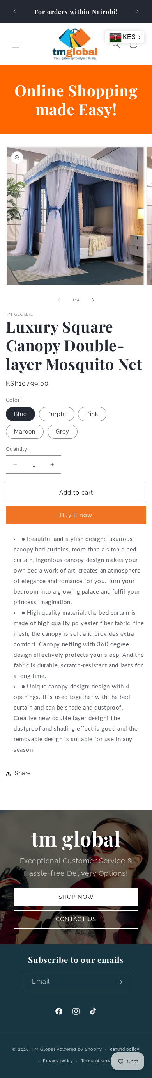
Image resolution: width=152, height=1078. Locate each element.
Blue (20, 414)
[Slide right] (93, 299)
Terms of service (99, 1061)
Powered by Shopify (79, 1048)
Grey (62, 432)
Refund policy (124, 1049)
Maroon (24, 432)
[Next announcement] (137, 11)
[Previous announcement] (14, 11)
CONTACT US (76, 919)
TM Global (43, 1048)
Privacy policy (58, 1061)
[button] (15, 44)
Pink (92, 414)
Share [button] (23, 773)
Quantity (16, 449)
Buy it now (76, 515)
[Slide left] (58, 299)
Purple (56, 414)
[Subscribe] (119, 982)
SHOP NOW (76, 896)
